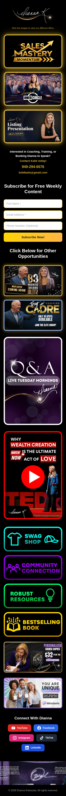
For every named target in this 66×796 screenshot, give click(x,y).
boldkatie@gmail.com (33, 172)
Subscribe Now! (33, 237)
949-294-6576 (33, 167)
